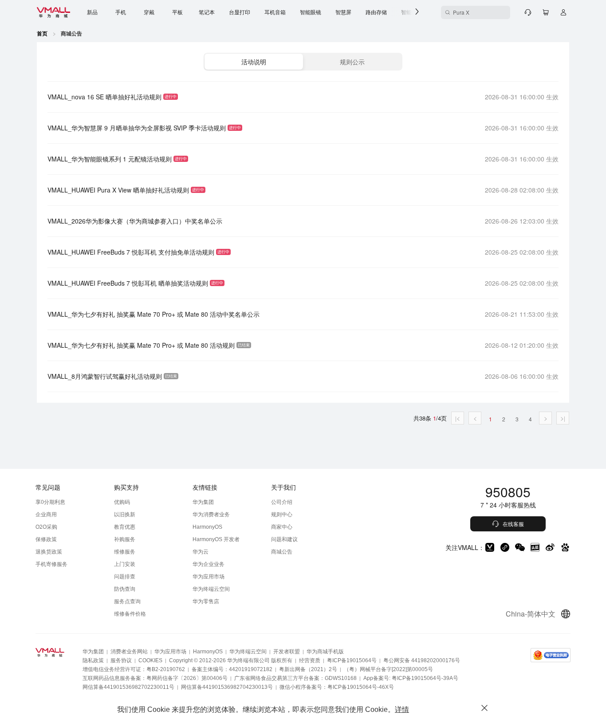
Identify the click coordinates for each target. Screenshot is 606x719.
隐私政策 (93, 660)
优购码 (122, 502)
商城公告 (281, 552)
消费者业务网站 (129, 651)
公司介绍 (281, 502)
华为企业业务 (208, 564)
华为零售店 (206, 601)
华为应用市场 (208, 577)
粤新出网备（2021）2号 (308, 669)
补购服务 (124, 539)
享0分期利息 (50, 502)
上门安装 (124, 564)
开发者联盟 (286, 651)
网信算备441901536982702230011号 (128, 687)
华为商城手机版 (325, 651)
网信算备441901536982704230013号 (227, 687)
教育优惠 (124, 527)
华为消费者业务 (211, 514)
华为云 (201, 552)
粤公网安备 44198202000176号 (421, 660)
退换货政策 (48, 552)
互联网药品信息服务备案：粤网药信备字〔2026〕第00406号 (155, 678)
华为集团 (203, 502)
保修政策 (46, 539)
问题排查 (124, 577)
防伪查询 (124, 589)
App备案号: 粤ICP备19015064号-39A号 (410, 678)
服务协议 (121, 660)
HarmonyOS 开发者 (216, 539)
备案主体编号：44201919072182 (232, 669)
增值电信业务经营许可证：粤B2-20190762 (134, 669)
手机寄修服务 (51, 564)
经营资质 (309, 660)
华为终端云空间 (211, 589)
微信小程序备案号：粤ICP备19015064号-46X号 (336, 687)
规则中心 (281, 514)
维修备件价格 (130, 614)
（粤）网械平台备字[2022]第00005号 (388, 669)
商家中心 (281, 527)
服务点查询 (127, 601)
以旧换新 (124, 514)
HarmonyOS (207, 527)
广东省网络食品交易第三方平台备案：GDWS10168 (295, 678)
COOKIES (150, 660)
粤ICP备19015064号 (352, 660)
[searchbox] (475, 12)
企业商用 (46, 514)
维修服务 (124, 552)
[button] (254, 62)
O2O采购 (46, 527)
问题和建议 (284, 539)
